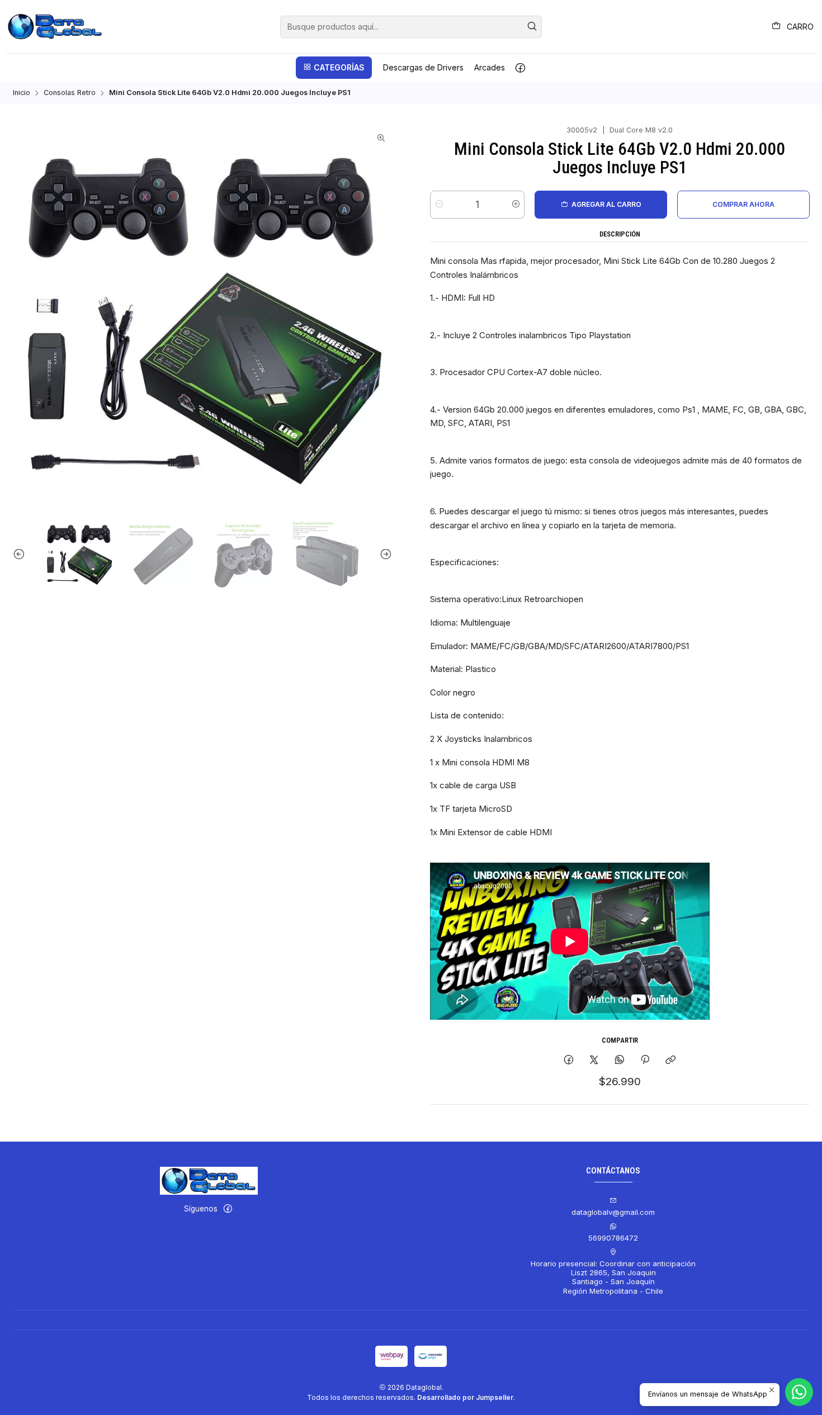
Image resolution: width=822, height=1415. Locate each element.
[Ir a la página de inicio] (55, 27)
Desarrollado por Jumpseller (465, 1397)
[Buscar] (532, 27)
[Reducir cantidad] (439, 204)
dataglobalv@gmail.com (613, 1212)
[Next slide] (383, 554)
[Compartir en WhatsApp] (619, 1059)
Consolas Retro (70, 93)
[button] (334, 67)
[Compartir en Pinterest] (645, 1059)
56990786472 (613, 1237)
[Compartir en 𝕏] (594, 1059)
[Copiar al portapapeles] (670, 1059)
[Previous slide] (21, 554)
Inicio (21, 93)
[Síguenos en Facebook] (520, 68)
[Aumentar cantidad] (515, 204)
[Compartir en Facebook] (568, 1059)
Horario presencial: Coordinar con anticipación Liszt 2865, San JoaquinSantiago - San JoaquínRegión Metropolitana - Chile (613, 1277)
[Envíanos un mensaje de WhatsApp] (799, 1392)
